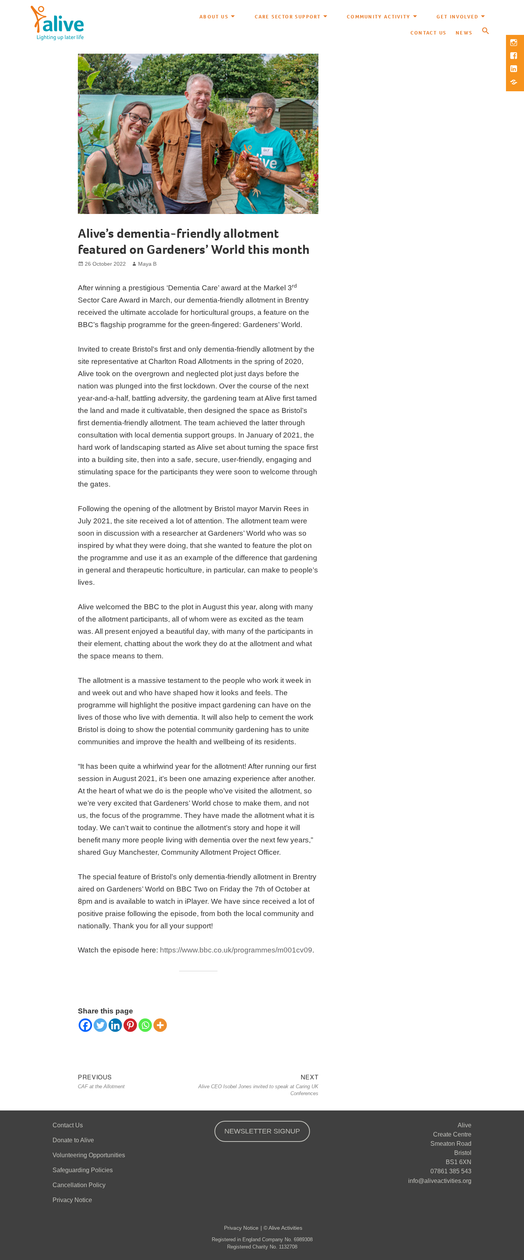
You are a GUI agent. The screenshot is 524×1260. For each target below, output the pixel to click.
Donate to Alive (73, 1140)
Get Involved (458, 16)
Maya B (147, 264)
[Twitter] (100, 1025)
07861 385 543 (450, 1171)
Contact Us (428, 33)
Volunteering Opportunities (89, 1155)
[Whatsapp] (145, 1025)
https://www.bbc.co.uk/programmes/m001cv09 (236, 950)
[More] (160, 1025)
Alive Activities (285, 1228)
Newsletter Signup (262, 1131)
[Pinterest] (130, 1025)
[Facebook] (85, 1025)
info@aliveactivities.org (439, 1181)
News (464, 33)
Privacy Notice (72, 1200)
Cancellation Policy (79, 1185)
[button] (485, 31)
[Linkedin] (115, 1025)
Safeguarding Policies (83, 1170)
